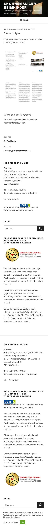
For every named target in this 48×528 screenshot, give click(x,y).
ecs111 (31, 29)
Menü (25, 20)
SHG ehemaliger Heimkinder (20, 5)
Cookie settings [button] (11, 522)
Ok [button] (23, 522)
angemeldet (18, 120)
